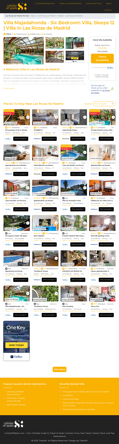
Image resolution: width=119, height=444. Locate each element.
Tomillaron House (41, 271)
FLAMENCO (38, 130)
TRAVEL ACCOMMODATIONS (70, 3)
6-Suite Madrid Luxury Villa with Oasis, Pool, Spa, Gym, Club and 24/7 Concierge (88, 404)
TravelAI (83, 440)
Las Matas (14, 170)
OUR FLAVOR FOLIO (93, 3)
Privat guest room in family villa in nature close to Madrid (86, 392)
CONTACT (108, 10)
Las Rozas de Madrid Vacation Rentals (15, 393)
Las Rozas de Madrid (74, 16)
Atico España (39, 236)
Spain (33, 16)
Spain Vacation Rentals (16, 405)
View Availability (20, 138)
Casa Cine (95, 306)
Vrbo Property (67, 306)
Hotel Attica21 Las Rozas (43, 165)
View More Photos (13, 61)
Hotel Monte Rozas (69, 130)
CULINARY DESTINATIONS (45, 3)
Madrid (60, 16)
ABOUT (109, 3)
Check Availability (102, 58)
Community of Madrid (47, 16)
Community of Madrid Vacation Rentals (16, 399)
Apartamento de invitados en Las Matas (79, 409)
